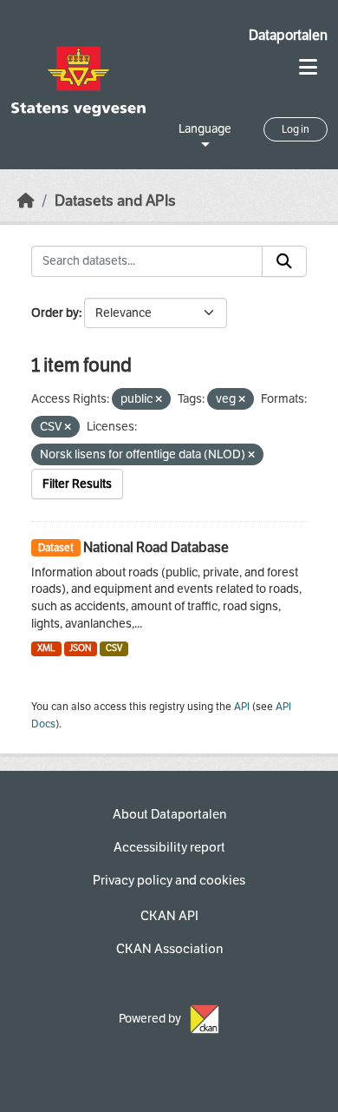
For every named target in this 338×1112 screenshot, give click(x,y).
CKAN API (169, 916)
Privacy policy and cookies (169, 880)
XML (46, 648)
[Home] (26, 201)
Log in (295, 129)
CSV (114, 648)
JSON (80, 648)
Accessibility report (169, 847)
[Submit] (284, 261)
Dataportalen (288, 35)
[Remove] (158, 399)
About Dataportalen (169, 814)
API (242, 707)
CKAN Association (169, 949)
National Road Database (156, 547)
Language (205, 129)
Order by (55, 313)
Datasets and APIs (115, 201)
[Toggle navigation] (308, 67)
